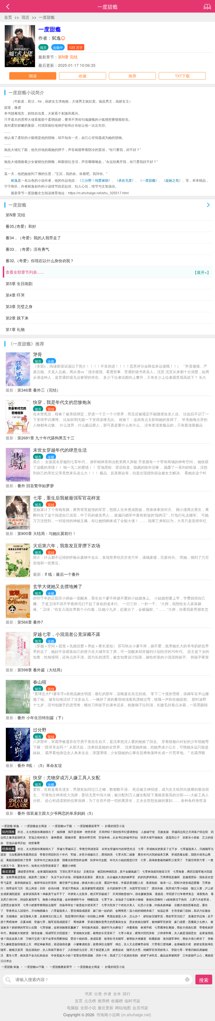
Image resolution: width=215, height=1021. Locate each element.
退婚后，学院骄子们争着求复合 (174, 894)
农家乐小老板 (191, 837)
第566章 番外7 (30, 622)
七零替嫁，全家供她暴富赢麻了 (59, 927)
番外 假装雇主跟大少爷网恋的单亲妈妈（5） (56, 813)
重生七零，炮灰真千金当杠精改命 (27, 955)
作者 (107, 993)
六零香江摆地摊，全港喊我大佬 (171, 944)
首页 (8, 17)
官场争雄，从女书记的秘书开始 (118, 837)
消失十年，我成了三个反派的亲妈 (117, 955)
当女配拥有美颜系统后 (23, 854)
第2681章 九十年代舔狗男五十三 (45, 437)
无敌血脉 (163, 832)
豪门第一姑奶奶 (103, 911)
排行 (126, 993)
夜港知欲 (151, 883)
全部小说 (88, 1007)
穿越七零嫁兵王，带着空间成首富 (78, 849)
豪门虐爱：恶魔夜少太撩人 (191, 922)
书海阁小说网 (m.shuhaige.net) (123, 1014)
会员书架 (140, 1007)
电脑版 (73, 1007)
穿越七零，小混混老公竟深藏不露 (66, 634)
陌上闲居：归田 (35, 888)
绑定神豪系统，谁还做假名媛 (52, 944)
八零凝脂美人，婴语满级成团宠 (70, 911)
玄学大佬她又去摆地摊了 (57, 586)
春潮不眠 (146, 927)
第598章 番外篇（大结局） (40, 669)
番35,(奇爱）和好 (21, 226)
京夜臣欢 (89, 871)
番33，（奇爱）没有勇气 (27, 249)
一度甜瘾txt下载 (62, 826)
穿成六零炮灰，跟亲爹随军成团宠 (83, 888)
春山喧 (39, 682)
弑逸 (56, 38)
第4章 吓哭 (15, 295)
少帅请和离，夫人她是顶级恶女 (177, 933)
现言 (25, 17)
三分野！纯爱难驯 (94, 180)
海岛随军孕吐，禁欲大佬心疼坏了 (184, 939)
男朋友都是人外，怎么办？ (124, 916)
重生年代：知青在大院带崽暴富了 (38, 866)
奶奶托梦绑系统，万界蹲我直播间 (159, 877)
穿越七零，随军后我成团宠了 (52, 922)
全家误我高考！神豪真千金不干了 (44, 894)
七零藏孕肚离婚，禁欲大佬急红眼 (176, 927)
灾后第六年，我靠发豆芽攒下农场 (66, 545)
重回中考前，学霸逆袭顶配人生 (123, 883)
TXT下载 (182, 76)
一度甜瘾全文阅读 (35, 826)
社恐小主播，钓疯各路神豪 (154, 905)
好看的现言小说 (115, 826)
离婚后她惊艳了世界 (18, 860)
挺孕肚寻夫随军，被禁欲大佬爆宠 (125, 939)
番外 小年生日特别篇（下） (41, 717)
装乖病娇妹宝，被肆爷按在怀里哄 (36, 883)
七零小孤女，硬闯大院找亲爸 (136, 933)
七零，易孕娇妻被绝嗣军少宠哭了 (162, 860)
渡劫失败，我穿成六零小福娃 (170, 888)
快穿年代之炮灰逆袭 (46, 860)
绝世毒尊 (34, 843)
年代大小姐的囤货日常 (124, 860)
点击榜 (90, 1000)
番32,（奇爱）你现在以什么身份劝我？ (40, 260)
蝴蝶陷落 (93, 899)
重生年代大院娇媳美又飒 (153, 854)
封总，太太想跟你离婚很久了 (36, 832)
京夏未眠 (25, 922)
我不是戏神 (75, 832)
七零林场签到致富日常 (156, 871)
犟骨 (37, 354)
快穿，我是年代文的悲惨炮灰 (62, 402)
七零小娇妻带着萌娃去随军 (40, 905)
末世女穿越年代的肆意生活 (60, 450)
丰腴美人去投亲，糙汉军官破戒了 (89, 894)
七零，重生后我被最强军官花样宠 (66, 497)
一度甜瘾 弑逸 (10, 826)
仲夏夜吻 (132, 927)
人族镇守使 (148, 832)
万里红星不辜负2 (70, 871)
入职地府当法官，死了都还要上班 (89, 950)
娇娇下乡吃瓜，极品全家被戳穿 (160, 955)
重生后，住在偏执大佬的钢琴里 (115, 877)
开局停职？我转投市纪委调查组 (118, 832)
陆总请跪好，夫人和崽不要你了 (45, 950)
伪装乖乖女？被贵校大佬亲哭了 (79, 905)
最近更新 (105, 1007)
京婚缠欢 (11, 916)
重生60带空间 (87, 837)
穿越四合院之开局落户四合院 (190, 832)
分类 (98, 993)
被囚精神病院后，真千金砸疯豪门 (118, 871)
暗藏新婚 (154, 939)
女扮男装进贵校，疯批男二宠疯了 (27, 877)
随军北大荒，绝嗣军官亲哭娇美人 (148, 950)
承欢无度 (125, 180)
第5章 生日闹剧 (19, 283)
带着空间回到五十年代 (54, 854)
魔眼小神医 (69, 866)
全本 (117, 993)
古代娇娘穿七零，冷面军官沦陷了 (128, 888)
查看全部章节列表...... (108, 272)
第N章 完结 (68, 57)
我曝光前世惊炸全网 (74, 860)
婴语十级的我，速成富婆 (86, 939)
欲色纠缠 (53, 888)
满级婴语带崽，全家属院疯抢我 (37, 871)
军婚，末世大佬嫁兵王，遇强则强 (92, 854)
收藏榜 (117, 1000)
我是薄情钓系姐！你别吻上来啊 (84, 916)
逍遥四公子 (173, 837)
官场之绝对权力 (38, 837)
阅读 (33, 76)
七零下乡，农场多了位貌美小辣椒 (122, 899)
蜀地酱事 (79, 922)
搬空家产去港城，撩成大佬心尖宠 (80, 883)
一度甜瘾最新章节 (88, 826)
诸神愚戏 (56, 837)
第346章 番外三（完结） (38, 390)
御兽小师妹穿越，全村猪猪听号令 (64, 899)
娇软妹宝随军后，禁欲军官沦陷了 (164, 916)
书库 (88, 993)
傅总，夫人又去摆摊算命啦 (132, 944)
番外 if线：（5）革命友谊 (39, 765)
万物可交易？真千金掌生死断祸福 (47, 939)
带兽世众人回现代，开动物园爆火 (27, 911)
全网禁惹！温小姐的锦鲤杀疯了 (135, 911)
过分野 (39, 729)
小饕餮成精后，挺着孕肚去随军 (93, 944)
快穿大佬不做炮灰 (152, 837)
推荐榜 (103, 1000)
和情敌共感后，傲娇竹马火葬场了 (103, 927)
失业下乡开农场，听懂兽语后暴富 (72, 877)
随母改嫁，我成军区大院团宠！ (51, 933)
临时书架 (132, 1000)
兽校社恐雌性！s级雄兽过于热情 (166, 899)
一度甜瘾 (47, 17)
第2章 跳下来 (17, 318)
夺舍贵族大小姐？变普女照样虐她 (72, 955)
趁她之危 (172, 180)
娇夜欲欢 (118, 950)
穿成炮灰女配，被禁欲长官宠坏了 (94, 933)
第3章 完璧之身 (19, 306)
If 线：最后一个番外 (62, 574)
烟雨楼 (61, 832)
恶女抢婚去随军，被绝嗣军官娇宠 (150, 922)
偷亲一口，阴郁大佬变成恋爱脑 (179, 883)
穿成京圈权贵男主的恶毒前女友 (107, 922)
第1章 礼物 (15, 329)
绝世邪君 (90, 832)
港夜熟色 (202, 894)
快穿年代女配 (98, 860)
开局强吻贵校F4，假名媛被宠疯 (132, 894)
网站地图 (123, 1007)
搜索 (204, 979)
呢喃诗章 (70, 837)
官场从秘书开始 (16, 843)
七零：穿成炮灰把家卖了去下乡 (157, 849)
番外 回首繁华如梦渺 (35, 485)
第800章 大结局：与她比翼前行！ (46, 533)
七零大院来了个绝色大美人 (118, 905)
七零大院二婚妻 (125, 854)
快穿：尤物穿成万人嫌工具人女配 (66, 777)
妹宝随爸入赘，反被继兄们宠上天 (41, 916)
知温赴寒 (163, 911)
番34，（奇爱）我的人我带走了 (33, 237)
